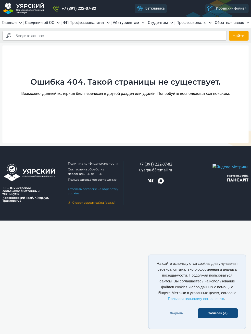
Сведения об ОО (39, 22)
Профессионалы (191, 22)
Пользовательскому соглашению (196, 299)
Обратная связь (229, 22)
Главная (9, 22)
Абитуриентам (126, 22)
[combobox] (114, 36)
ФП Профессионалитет (83, 22)
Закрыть (176, 313)
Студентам (158, 22)
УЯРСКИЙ (30, 6)
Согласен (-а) (217, 313)
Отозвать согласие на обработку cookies (93, 191)
